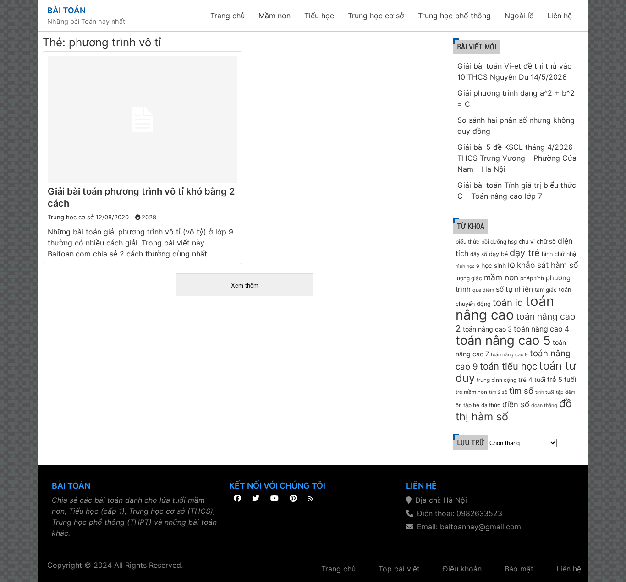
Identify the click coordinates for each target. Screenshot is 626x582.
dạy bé (498, 253)
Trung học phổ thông (454, 15)
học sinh (493, 265)
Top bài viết (399, 568)
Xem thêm (244, 285)
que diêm (483, 290)
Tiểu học (319, 15)
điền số (515, 404)
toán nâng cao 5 (503, 340)
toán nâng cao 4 (541, 329)
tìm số (521, 391)
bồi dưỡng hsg (499, 242)
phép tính (532, 278)
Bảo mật (519, 568)
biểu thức (467, 242)
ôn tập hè (467, 405)
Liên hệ (559, 15)
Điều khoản (462, 568)
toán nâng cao (505, 308)
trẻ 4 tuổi (531, 379)
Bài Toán (66, 10)
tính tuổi (544, 392)
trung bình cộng (496, 380)
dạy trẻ (525, 252)
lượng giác (469, 278)
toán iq (508, 302)
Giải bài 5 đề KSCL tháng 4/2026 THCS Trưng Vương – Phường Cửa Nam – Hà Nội (517, 158)
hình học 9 (467, 266)
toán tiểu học (508, 366)
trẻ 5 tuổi (562, 379)
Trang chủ (227, 15)
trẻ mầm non (471, 392)
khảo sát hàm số (547, 265)
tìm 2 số (498, 392)
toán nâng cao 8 (509, 355)
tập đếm (565, 392)
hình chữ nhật (560, 253)
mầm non (501, 277)
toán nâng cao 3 (487, 329)
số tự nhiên (514, 289)
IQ (511, 265)
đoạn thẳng (544, 405)
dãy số (478, 254)
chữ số (546, 241)
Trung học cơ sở (376, 15)
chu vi (527, 241)
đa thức (490, 405)
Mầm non (274, 15)
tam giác (546, 290)
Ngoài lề (519, 15)
